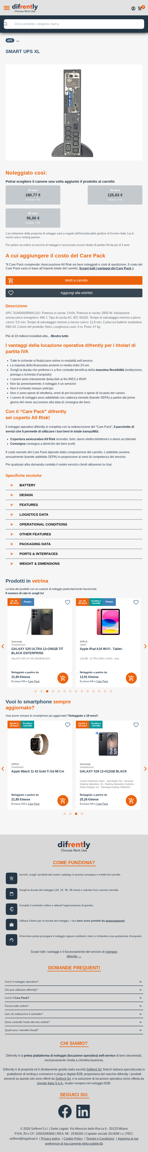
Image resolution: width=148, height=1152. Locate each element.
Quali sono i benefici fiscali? (22, 1030)
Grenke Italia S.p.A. (50, 1083)
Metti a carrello (76, 280)
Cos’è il (17, 997)
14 (112, 692)
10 (88, 692)
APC (10, 40)
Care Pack (34, 681)
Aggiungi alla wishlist (76, 293)
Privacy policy (50, 1138)
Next (145, 643)
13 (106, 692)
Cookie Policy (73, 1138)
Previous (3, 643)
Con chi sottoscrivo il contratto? (24, 1013)
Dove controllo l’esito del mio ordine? (27, 1022)
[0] (140, 8)
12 (100, 692)
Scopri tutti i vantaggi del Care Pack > (106, 268)
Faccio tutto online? (17, 1005)
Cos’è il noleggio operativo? (22, 981)
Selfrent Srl (94, 1069)
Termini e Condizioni (100, 1138)
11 (94, 692)
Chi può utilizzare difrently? (21, 989)
